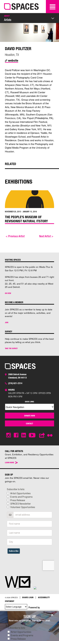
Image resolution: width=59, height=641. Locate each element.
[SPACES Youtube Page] (32, 435)
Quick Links (29, 401)
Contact (29, 423)
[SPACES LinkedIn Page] (23, 435)
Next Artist (46, 236)
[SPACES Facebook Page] (16, 435)
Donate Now (29, 415)
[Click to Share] (42, 435)
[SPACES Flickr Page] (50, 433)
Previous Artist (15, 236)
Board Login (27, 597)
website (12, 60)
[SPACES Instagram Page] (8, 435)
